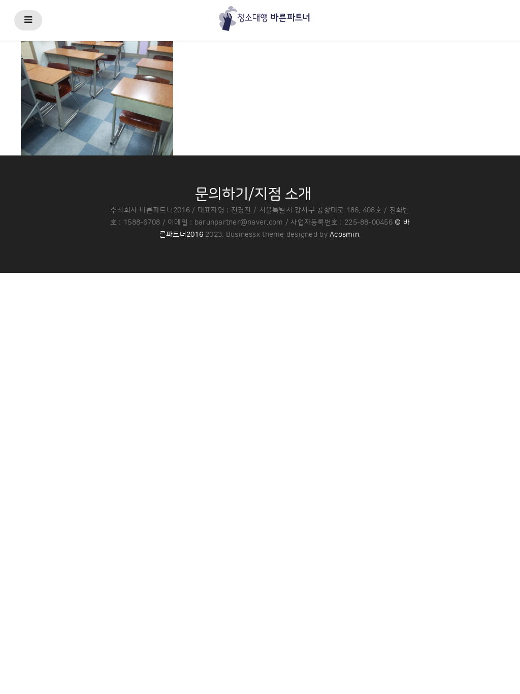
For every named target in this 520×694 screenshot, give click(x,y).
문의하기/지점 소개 (253, 194)
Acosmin (344, 235)
